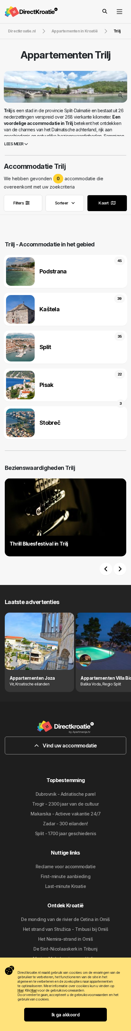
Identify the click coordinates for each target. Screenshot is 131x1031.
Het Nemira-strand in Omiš (65, 939)
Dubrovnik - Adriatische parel (66, 794)
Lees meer (14, 143)
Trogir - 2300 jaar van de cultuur (65, 804)
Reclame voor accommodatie (65, 866)
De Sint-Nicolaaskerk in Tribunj (65, 949)
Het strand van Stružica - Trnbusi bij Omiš (65, 929)
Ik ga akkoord (66, 1014)
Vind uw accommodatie (69, 745)
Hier (20, 990)
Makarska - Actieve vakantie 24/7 (65, 813)
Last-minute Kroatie (65, 886)
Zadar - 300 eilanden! (65, 823)
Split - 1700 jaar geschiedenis (65, 833)
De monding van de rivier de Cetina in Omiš (65, 919)
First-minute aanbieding (65, 876)
